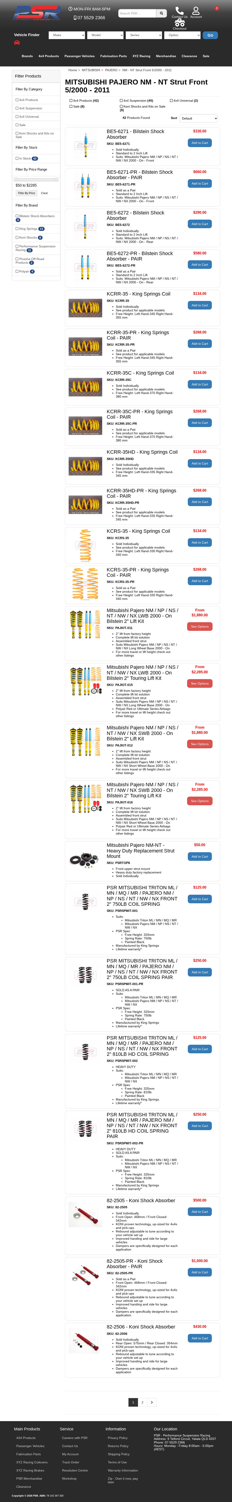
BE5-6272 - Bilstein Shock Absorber (135, 215)
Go (210, 35)
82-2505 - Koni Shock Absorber (141, 1200)
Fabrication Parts (113, 56)
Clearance (189, 56)
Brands (27, 56)
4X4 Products (26, 1438)
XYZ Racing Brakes (30, 1470)
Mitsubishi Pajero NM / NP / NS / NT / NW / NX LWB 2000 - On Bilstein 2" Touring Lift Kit (142, 672)
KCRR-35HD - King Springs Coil (142, 452)
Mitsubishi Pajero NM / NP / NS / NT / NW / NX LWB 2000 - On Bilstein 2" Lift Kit (142, 616)
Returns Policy (118, 1446)
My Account (70, 1454)
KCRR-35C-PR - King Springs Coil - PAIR (140, 414)
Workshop (69, 1478)
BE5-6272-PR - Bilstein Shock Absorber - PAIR (140, 256)
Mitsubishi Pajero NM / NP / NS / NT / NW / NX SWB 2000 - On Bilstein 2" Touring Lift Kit (142, 790)
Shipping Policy (119, 1454)
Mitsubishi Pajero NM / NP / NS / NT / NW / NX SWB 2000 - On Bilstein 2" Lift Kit (142, 733)
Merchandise (166, 56)
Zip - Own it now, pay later (123, 1480)
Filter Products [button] (28, 76)
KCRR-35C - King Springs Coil (140, 373)
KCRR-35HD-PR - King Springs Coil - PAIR (141, 493)
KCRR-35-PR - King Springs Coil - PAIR (138, 335)
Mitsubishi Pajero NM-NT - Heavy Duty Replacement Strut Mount (140, 850)
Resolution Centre (75, 1470)
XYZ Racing (141, 56)
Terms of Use (117, 1462)
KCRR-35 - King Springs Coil (138, 294)
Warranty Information (123, 1470)
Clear (44, 193)
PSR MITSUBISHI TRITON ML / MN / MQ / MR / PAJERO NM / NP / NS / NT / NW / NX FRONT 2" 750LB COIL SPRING (142, 896)
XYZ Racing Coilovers (32, 1462)
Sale (206, 56)
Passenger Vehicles (80, 56)
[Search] (161, 13)
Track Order (70, 1462)
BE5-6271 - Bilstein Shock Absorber (135, 134)
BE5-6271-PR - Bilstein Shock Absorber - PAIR (140, 174)
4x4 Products (49, 56)
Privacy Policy (118, 1438)
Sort (174, 118)
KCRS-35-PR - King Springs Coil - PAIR (138, 572)
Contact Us (70, 1446)
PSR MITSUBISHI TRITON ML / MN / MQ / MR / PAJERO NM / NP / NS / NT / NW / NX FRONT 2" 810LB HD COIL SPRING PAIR (142, 1125)
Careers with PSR (74, 1438)
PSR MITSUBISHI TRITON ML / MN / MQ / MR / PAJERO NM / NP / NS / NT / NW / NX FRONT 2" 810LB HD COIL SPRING (142, 1046)
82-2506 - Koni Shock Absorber (141, 1327)
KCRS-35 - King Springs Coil (138, 531)
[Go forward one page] (152, 1402)
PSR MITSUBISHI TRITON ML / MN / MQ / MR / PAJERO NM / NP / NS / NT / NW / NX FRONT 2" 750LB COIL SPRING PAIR (142, 969)
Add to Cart (200, 143)
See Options (200, 626)
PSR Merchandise (29, 1478)
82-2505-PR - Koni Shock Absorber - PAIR (135, 1263)
